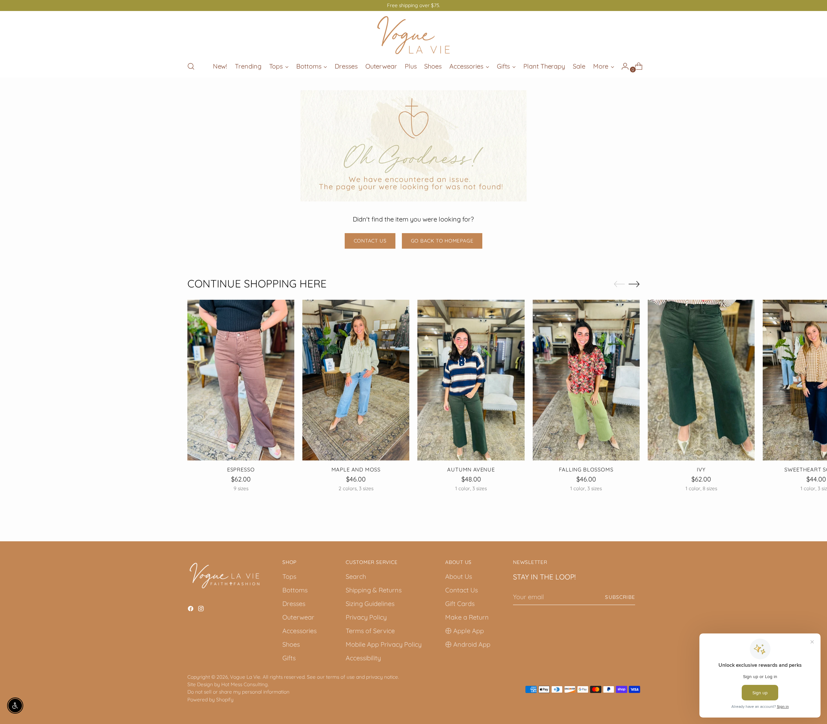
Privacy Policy (366, 617)
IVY (701, 469)
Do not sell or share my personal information (238, 691)
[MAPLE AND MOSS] (355, 380)
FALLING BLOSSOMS (586, 469)
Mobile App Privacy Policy (384, 644)
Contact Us (461, 590)
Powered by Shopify (210, 699)
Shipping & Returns (374, 590)
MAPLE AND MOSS (356, 469)
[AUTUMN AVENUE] (470, 380)
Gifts (289, 658)
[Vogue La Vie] (413, 35)
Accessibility (363, 658)
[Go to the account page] (622, 66)
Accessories (299, 631)
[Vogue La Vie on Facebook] (191, 609)
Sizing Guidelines (370, 604)
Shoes (291, 644)
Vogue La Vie (245, 677)
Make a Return (467, 617)
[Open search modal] (190, 66)
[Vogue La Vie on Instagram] (201, 609)
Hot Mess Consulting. (245, 684)
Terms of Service (370, 631)
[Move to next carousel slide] (634, 283)
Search (356, 576)
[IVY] (701, 380)
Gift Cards (460, 604)
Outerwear (298, 617)
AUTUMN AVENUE (471, 469)
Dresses (293, 604)
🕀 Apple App (464, 631)
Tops (289, 576)
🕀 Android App (467, 644)
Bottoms (295, 590)
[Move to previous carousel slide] (619, 284)
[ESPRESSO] (240, 380)
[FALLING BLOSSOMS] (586, 380)
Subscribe (620, 597)
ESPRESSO (241, 469)
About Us (458, 576)
